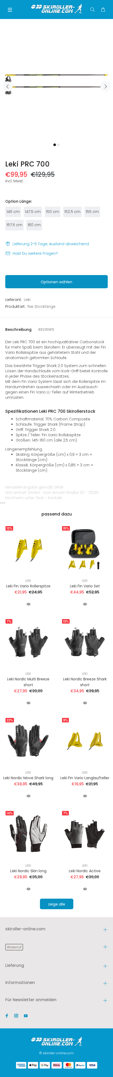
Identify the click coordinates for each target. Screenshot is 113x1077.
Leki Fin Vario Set (85, 586)
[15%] (84, 548)
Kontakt (55, 497)
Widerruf (14, 947)
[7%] (28, 641)
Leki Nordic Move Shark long (28, 778)
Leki (27, 299)
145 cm (13, 211)
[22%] (28, 740)
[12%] (28, 548)
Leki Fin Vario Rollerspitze (28, 586)
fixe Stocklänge (41, 306)
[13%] (84, 641)
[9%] (84, 740)
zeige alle (56, 904)
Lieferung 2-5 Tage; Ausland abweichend (51, 244)
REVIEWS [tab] (46, 329)
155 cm (92, 211)
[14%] (28, 833)
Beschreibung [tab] (18, 329)
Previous (8, 86)
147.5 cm (33, 211)
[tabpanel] (56, 84)
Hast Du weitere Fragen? (35, 253)
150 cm (52, 211)
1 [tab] (54, 144)
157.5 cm (14, 225)
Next (105, 86)
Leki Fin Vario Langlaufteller (84, 778)
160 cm (34, 225)
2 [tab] (58, 144)
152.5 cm (72, 211)
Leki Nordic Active (85, 871)
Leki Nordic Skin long (28, 871)
